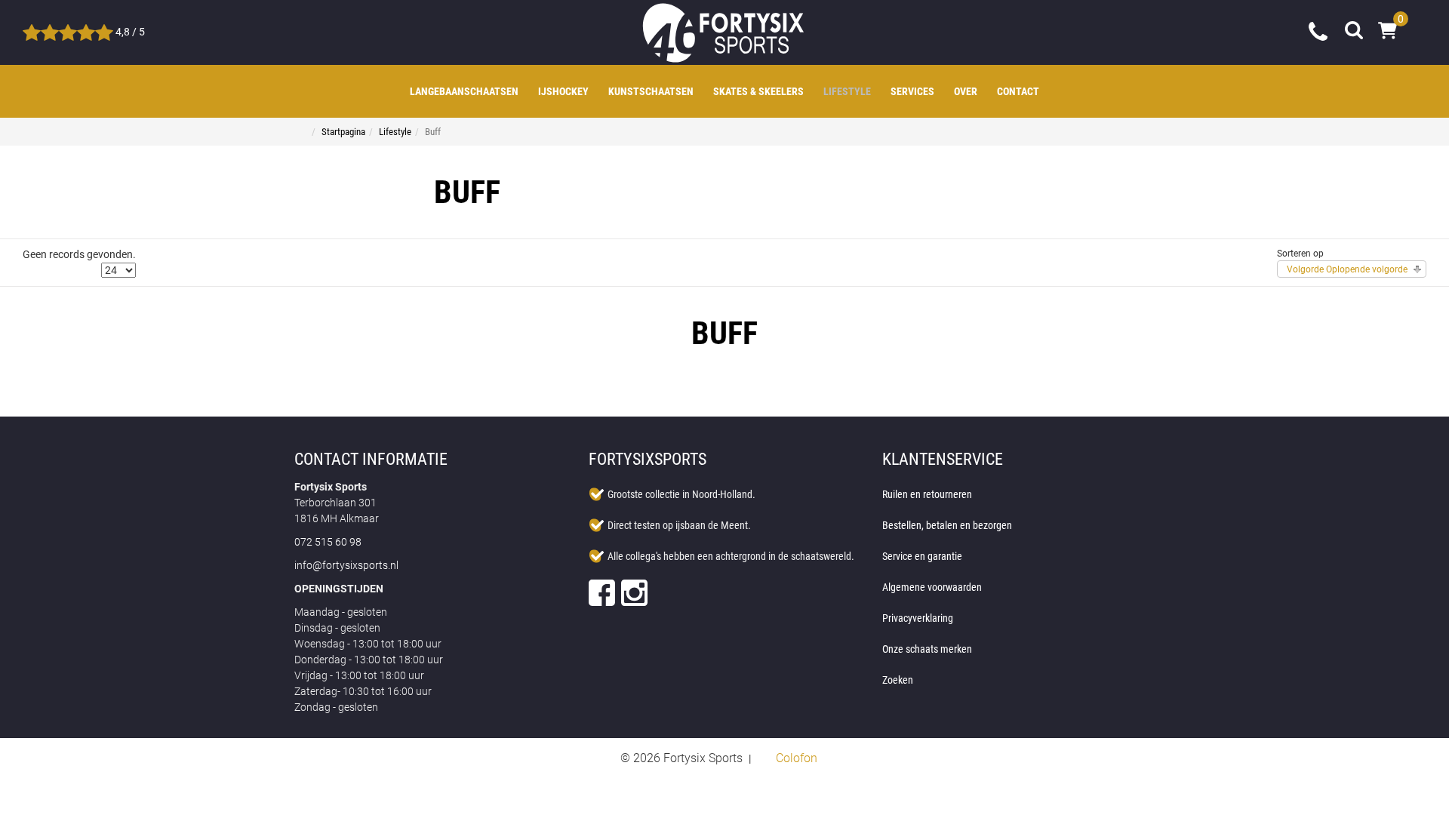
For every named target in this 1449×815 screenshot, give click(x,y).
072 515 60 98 (1319, 30)
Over (965, 91)
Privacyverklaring (917, 618)
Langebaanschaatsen (464, 91)
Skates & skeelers (758, 91)
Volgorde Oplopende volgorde (1347, 269)
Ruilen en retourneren (927, 494)
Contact (1018, 91)
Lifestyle (847, 91)
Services (912, 91)
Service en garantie (922, 556)
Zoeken (897, 680)
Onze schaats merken (927, 649)
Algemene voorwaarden (932, 587)
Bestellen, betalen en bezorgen (947, 525)
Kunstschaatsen (651, 91)
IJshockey (563, 91)
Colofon (796, 758)
